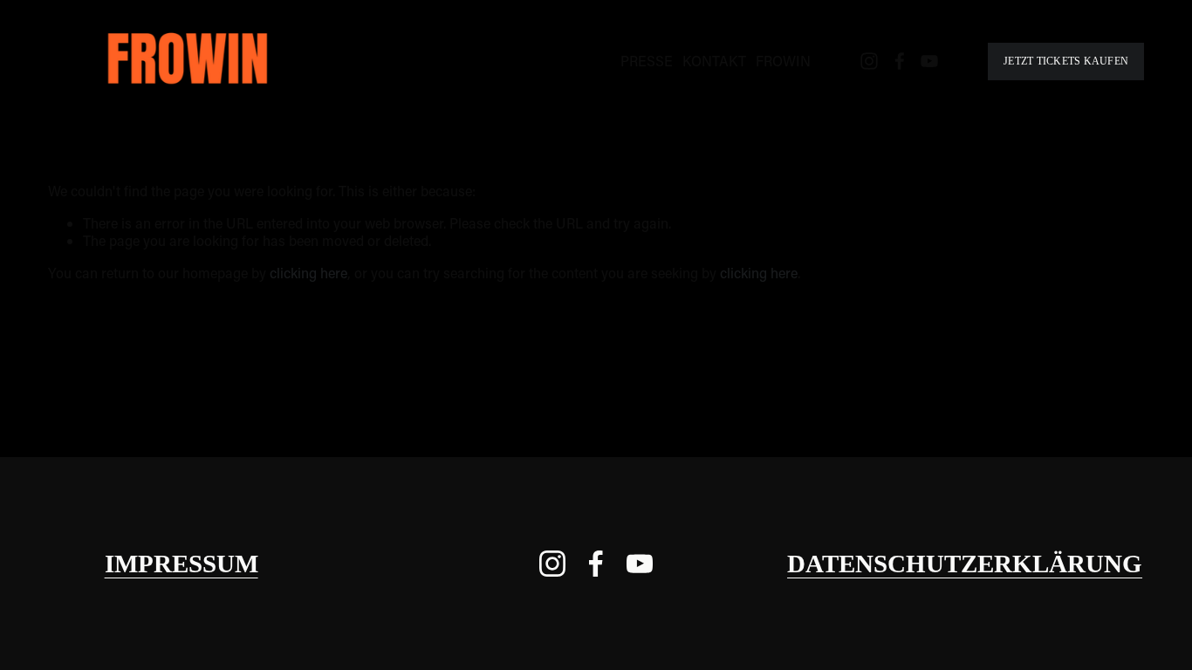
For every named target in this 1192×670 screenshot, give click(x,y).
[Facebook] (899, 61)
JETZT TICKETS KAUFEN (1066, 61)
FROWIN (783, 60)
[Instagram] (869, 61)
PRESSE (646, 60)
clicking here (308, 272)
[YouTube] (929, 61)
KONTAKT (714, 60)
